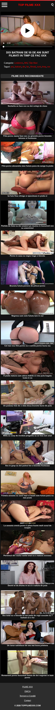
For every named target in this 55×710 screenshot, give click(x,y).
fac (27, 67)
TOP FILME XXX (29, 5)
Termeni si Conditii (28, 696)
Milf (26, 63)
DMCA (28, 691)
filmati (33, 67)
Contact (27, 700)
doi (23, 67)
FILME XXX (27, 687)
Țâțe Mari (33, 63)
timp (44, 67)
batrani (18, 67)
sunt (39, 67)
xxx (48, 67)
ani (12, 67)
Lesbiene (18, 63)
